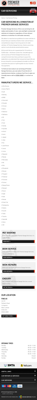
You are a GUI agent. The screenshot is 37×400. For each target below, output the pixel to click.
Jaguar (4, 137)
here (2, 77)
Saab (3, 193)
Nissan (4, 171)
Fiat (3, 120)
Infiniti (4, 131)
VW (3, 225)
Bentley (4, 94)
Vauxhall (4, 219)
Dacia (4, 109)
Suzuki (4, 210)
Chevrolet (5, 100)
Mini (3, 165)
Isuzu (3, 134)
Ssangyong (5, 205)
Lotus (4, 151)
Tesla (3, 213)
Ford (3, 123)
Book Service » (8, 257)
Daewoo (4, 111)
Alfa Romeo (5, 86)
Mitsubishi (5, 168)
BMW (3, 97)
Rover (4, 191)
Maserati (4, 154)
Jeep (3, 140)
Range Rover (6, 185)
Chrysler (4, 103)
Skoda (4, 199)
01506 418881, (20, 75)
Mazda (4, 157)
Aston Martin (6, 89)
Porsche (4, 179)
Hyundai (4, 128)
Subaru (4, 208)
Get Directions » (7, 316)
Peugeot (4, 174)
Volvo (4, 222)
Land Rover (5, 145)
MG (3, 162)
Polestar (4, 176)
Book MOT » (6, 241)
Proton (4, 182)
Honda (4, 125)
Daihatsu (4, 114)
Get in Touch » (8, 287)
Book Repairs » (8, 271)
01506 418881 (5, 312)
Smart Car (5, 202)
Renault (4, 188)
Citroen (4, 106)
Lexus (4, 148)
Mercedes (5, 159)
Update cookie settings (7, 393)
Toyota (4, 216)
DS (3, 117)
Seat (3, 196)
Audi (3, 92)
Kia (3, 142)
